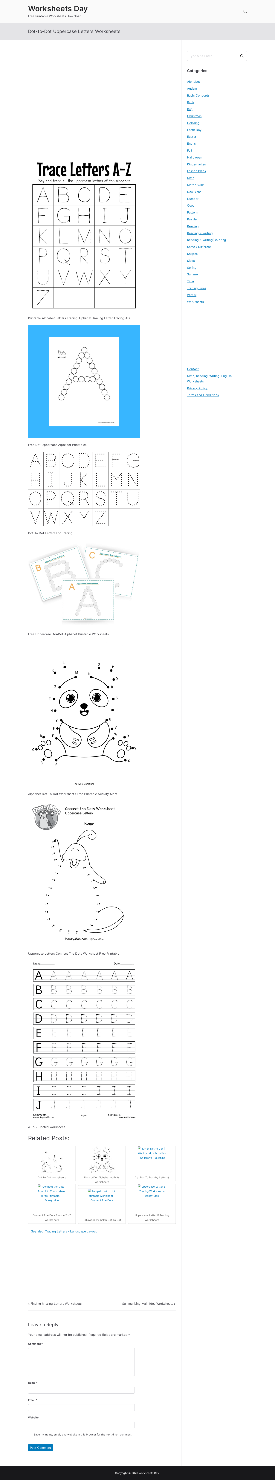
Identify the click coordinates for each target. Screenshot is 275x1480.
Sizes (191, 261)
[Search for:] (217, 56)
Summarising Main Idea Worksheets (147, 1303)
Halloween (194, 157)
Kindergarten (196, 164)
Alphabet (193, 81)
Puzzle (192, 219)
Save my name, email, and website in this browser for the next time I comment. (83, 1434)
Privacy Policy (197, 388)
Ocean (191, 205)
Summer (193, 274)
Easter (191, 136)
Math (190, 178)
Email (32, 1400)
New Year (194, 192)
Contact (193, 369)
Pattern (192, 212)
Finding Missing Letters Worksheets (56, 1303)
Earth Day (194, 130)
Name (33, 1382)
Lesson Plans (196, 171)
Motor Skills (195, 185)
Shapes (192, 254)
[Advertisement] (102, 77)
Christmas (194, 116)
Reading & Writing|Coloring (206, 240)
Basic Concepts (198, 95)
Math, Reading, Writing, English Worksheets (209, 378)
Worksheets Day (58, 8)
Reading (193, 226)
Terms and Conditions (203, 395)
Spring (191, 267)
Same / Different (199, 247)
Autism (192, 88)
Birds (190, 102)
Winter (191, 295)
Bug (189, 109)
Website (33, 1417)
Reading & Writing (200, 233)
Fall (189, 150)
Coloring (193, 123)
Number (192, 199)
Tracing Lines (196, 288)
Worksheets (195, 302)
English (192, 143)
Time (190, 281)
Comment (35, 1343)
